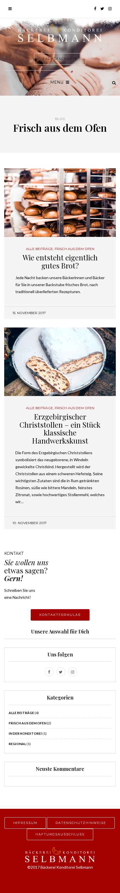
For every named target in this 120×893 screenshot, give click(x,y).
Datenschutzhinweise (81, 823)
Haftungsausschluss (60, 834)
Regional (17, 744)
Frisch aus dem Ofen (74, 249)
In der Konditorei (25, 733)
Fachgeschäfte (60, 59)
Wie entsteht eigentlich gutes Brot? (60, 261)
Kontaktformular (60, 615)
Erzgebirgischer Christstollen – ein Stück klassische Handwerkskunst (60, 429)
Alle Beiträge (39, 249)
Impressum (25, 823)
